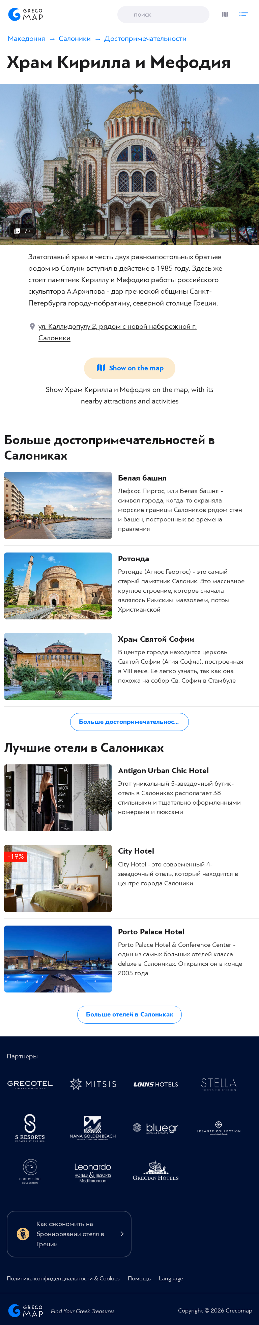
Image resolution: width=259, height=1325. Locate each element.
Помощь (139, 1278)
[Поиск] (127, 15)
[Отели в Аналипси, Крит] (221, 1086)
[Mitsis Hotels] (95, 1086)
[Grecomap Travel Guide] (25, 14)
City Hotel (136, 851)
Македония (26, 39)
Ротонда (133, 559)
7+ (27, 231)
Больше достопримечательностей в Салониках (135, 722)
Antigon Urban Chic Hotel (163, 771)
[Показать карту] (223, 12)
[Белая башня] (58, 505)
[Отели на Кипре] (158, 1086)
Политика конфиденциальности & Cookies (63, 1278)
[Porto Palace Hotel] (58, 959)
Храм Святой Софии (156, 639)
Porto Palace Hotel (151, 932)
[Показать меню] (245, 12)
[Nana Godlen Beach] (95, 1129)
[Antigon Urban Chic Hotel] (58, 797)
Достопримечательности (145, 39)
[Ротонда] (58, 586)
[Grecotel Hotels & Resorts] (33, 1086)
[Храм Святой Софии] (58, 666)
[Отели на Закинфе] (221, 1129)
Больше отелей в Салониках (129, 1014)
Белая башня (142, 478)
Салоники (75, 39)
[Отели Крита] (33, 1129)
